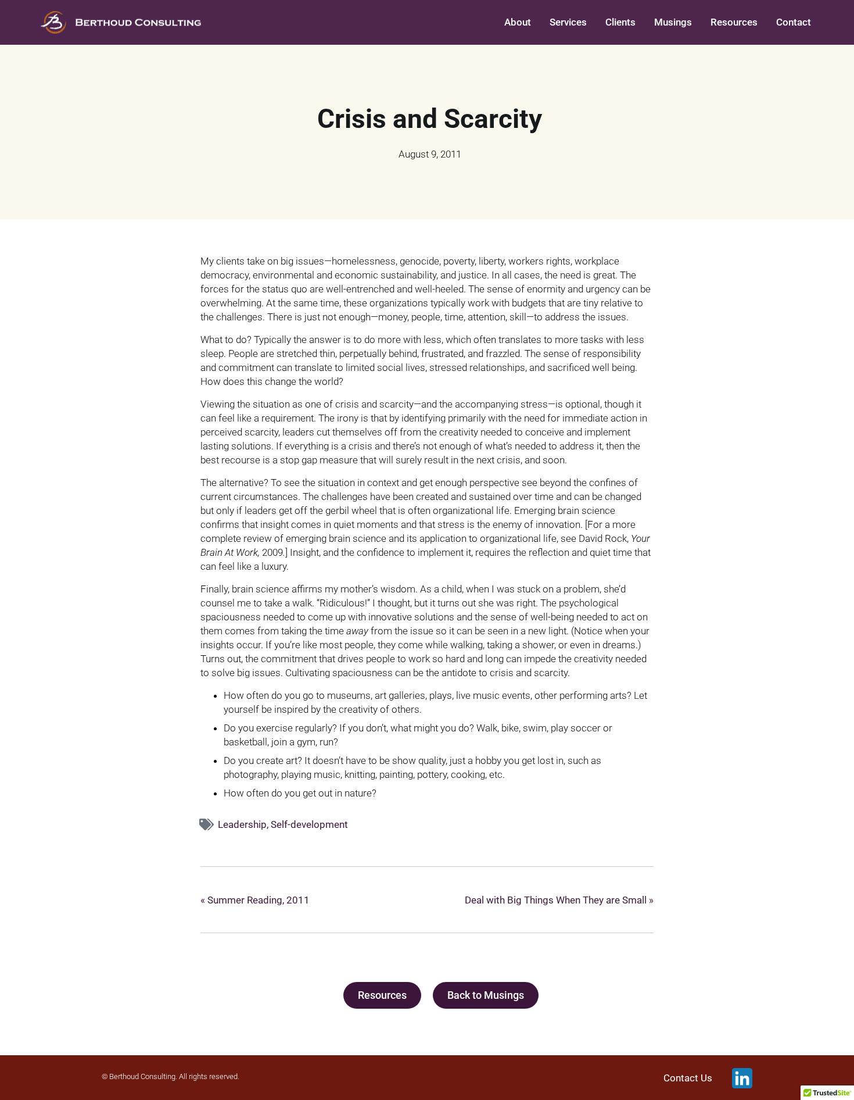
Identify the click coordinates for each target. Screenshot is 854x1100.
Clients (620, 22)
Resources (734, 22)
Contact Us (687, 1078)
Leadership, (244, 824)
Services (568, 22)
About (517, 22)
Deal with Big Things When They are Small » (559, 900)
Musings (673, 22)
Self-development (309, 824)
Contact (793, 22)
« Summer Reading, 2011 (255, 900)
